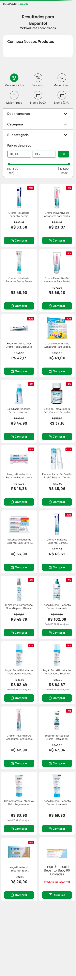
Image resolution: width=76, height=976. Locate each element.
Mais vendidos (14, 85)
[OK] (63, 154)
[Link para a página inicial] (10, 3)
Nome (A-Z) (38, 102)
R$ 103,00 (62, 168)
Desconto (38, 85)
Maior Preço (14, 102)
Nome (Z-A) (62, 102)
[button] (38, 114)
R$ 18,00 (12, 168)
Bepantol (24, 3)
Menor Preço (62, 85)
